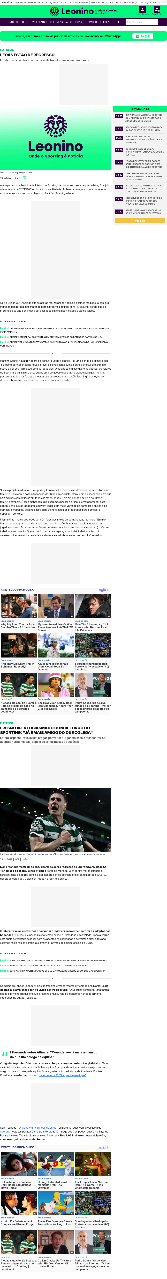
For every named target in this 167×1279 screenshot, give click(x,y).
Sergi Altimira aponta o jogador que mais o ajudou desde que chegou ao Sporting (57, 970)
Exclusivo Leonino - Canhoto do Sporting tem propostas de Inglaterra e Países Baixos (144, 201)
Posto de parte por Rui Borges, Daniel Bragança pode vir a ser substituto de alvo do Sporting (143, 164)
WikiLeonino (39, 22)
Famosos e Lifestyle (99, 22)
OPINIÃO (79, 22)
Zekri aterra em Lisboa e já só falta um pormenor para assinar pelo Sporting (144, 176)
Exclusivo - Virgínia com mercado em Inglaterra (36, 2)
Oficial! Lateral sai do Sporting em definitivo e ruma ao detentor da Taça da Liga (56, 337)
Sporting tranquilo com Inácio (153, 2)
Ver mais (140, 220)
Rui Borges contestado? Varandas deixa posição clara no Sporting (144, 139)
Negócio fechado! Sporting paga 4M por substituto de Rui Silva (144, 128)
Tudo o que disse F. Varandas (74, 2)
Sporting (5, 1131)
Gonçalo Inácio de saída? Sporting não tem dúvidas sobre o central (145, 152)
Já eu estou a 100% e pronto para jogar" (62, 1075)
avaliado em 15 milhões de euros (37, 1127)
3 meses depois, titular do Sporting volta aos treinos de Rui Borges (49, 965)
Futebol (14, 22)
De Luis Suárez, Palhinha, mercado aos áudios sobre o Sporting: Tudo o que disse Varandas (145, 188)
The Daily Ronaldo (61, 22)
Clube (25, 22)
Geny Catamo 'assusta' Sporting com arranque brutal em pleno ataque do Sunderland (144, 118)
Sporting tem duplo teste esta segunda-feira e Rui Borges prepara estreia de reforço (59, 960)
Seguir (145, 36)
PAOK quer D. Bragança (126, 2)
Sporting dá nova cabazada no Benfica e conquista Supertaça (143, 211)
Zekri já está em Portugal (102, 2)
